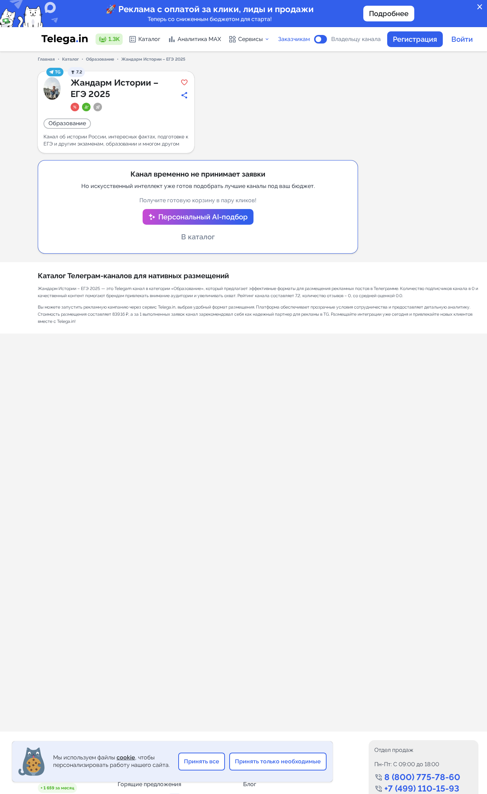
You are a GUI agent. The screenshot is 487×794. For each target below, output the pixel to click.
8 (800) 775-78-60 (422, 777)
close (480, 7)
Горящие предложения (149, 784)
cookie (126, 757)
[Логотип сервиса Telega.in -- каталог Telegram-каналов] (64, 39)
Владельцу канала (356, 39)
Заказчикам (294, 39)
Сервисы (250, 39)
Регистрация (415, 39)
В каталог (198, 237)
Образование (100, 59)
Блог (249, 784)
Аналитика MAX (199, 39)
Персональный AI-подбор (203, 217)
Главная (46, 59)
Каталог (149, 39)
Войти (462, 39)
